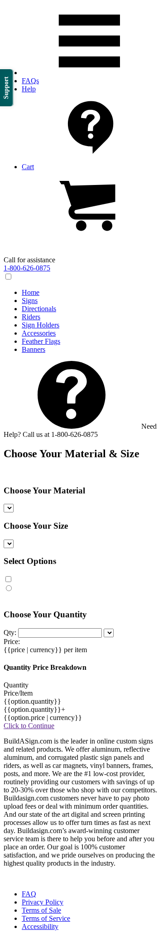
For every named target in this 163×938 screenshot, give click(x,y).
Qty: (10, 632)
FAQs (30, 81)
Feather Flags (41, 341)
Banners (33, 349)
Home (30, 292)
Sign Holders (40, 325)
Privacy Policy (42, 902)
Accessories (39, 333)
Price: (12, 641)
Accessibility (40, 926)
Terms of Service (46, 918)
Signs (30, 300)
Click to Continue (29, 726)
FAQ (29, 894)
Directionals (39, 309)
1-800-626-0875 (27, 268)
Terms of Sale (41, 910)
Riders (31, 317)
